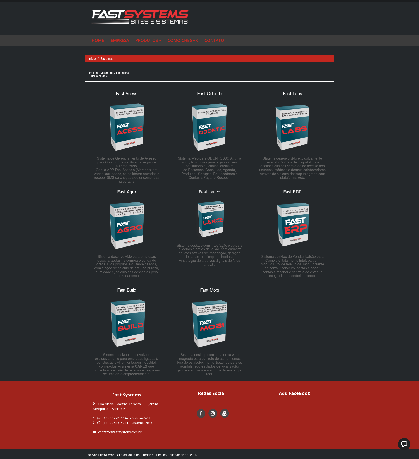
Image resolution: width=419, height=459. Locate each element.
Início (92, 58)
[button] (148, 40)
